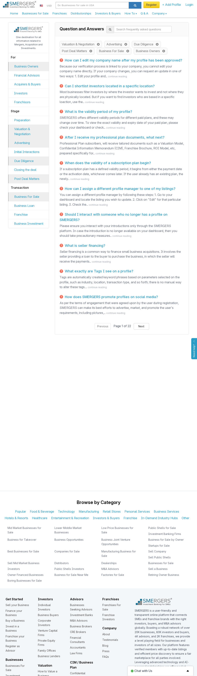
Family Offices (47, 650)
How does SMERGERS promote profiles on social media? (111, 297)
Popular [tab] (20, 511)
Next (141, 326)
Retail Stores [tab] (112, 511)
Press (105, 651)
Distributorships (81, 13)
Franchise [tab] (130, 518)
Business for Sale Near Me (71, 574)
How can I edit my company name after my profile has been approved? (123, 60)
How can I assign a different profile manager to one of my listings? (119, 189)
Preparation (22, 120)
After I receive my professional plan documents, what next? (114, 137)
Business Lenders (49, 656)
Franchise (21, 214)
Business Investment (28, 223)
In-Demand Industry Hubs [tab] (159, 518)
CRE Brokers (78, 632)
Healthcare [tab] (39, 518)
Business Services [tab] (166, 511)
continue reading (117, 76)
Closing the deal (25, 170)
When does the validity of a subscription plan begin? (107, 163)
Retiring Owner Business (163, 574)
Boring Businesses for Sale (25, 580)
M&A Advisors (110, 568)
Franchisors (22, 102)
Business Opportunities (68, 539)
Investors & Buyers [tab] (106, 518)
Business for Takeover (22, 539)
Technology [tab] (66, 511)
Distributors (61, 563)
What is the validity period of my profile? (98, 112)
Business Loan (24, 206)
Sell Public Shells (159, 557)
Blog (105, 645)
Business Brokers (81, 626)
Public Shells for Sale (162, 528)
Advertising (22, 143)
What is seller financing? (84, 246)
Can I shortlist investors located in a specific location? (109, 86)
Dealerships (109, 563)
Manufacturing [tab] (89, 511)
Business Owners (26, 66)
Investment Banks (81, 615)
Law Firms (76, 653)
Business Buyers (48, 615)
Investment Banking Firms (164, 533)
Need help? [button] (194, 350)
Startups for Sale (159, 545)
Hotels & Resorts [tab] (16, 518)
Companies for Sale (67, 551)
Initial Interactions (26, 152)
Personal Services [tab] (137, 511)
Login (189, 5)
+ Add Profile (171, 5)
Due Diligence (24, 161)
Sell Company (157, 551)
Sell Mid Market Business (23, 563)
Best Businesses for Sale (23, 551)
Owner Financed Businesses (25, 574)
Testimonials (110, 639)
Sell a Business (158, 568)
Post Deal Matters (26, 179)
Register (151, 4)
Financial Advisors (27, 75)
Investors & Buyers (108, 13)
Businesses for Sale (35, 13)
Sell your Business (17, 605)
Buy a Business (15, 620)
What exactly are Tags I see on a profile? (98, 271)
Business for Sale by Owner (166, 539)
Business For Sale (26, 197)
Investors (21, 93)
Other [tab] (185, 518)
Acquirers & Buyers (27, 84)
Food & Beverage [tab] (42, 511)
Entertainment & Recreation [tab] (70, 518)
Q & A (144, 13)
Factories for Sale (112, 574)
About (106, 634)
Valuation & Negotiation (79, 44)
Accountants (78, 647)
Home (14, 13)
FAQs (105, 656)
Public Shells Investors (69, 568)
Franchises (59, 13)
